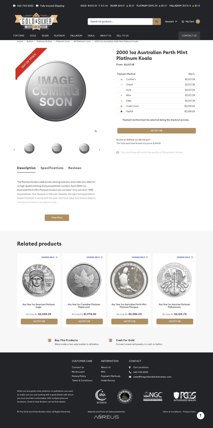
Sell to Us (123, 35)
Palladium (76, 35)
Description (26, 168)
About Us (105, 35)
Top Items (18, 35)
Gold (33, 35)
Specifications (52, 168)
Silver (45, 35)
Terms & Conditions (82, 380)
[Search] (157, 21)
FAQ (103, 371)
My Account (78, 371)
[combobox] (120, 21)
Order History (108, 380)
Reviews (74, 168)
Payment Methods (110, 376)
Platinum (59, 35)
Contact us (78, 367)
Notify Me (156, 130)
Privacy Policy (79, 376)
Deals (91, 35)
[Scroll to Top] (200, 415)
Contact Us (189, 35)
